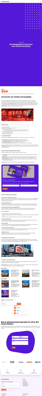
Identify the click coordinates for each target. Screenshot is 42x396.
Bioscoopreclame (25, 385)
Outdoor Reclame (25, 383)
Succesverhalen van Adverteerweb (7, 132)
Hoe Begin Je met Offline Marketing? (7, 133)
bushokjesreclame (17, 140)
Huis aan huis (8, 93)
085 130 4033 (33, 327)
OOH (28, 93)
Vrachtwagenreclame (26, 384)
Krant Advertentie (25, 382)
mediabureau (25, 93)
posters (13, 139)
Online (11, 93)
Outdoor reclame (14, 93)
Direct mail (3, 93)
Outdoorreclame (35, 198)
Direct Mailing (25, 381)
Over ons (24, 395)
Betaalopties (3, 395)
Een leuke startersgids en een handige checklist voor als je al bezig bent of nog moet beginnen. (16, 130)
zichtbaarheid (31, 93)
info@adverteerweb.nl (20, 327)
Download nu (5, 188)
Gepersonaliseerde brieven (10, 142)
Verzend (13, 347)
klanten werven (20, 93)
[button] (2, 91)
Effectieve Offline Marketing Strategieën (8, 131)
